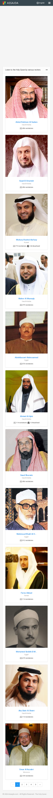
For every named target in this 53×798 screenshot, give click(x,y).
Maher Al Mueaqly (26, 298)
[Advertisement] (26, 36)
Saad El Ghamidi (26, 181)
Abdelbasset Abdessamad (26, 357)
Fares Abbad (26, 593)
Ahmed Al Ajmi (26, 416)
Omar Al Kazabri (26, 769)
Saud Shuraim (26, 475)
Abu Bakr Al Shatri (27, 710)
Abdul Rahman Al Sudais (26, 122)
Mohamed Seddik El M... (26, 652)
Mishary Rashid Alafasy (26, 240)
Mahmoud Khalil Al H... (26, 534)
